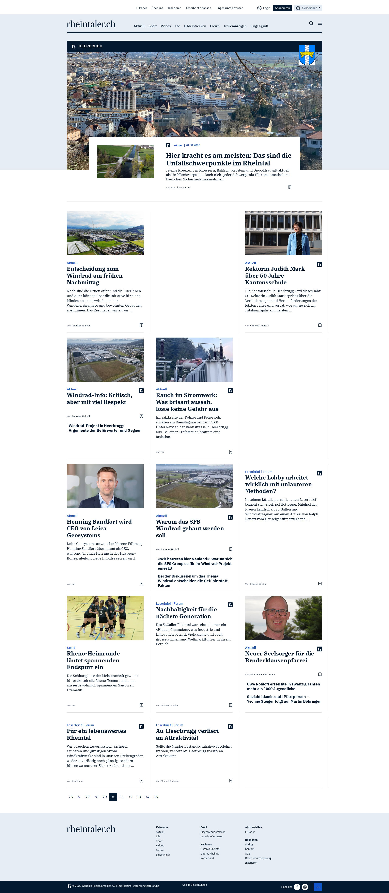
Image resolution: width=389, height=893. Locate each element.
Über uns (157, 8)
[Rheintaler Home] (91, 23)
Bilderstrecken (195, 26)
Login (266, 8)
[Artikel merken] (289, 187)
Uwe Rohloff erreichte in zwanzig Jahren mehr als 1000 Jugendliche (283, 686)
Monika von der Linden (262, 674)
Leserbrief (252, 472)
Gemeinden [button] (310, 8)
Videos (166, 26)
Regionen (206, 844)
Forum (215, 26)
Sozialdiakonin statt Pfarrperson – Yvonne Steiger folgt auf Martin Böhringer (284, 699)
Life (177, 26)
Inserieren (174, 8)
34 (147, 797)
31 (122, 797)
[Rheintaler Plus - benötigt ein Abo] (168, 145)
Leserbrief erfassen (198, 8)
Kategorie (162, 827)
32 (130, 797)
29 (105, 797)
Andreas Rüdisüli (81, 325)
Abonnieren (282, 8)
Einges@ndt (259, 26)
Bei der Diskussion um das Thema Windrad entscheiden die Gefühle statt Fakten (193, 580)
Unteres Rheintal (210, 849)
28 (96, 797)
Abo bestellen (253, 827)
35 (156, 797)
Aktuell (139, 26)
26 (79, 797)
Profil (204, 827)
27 (87, 797)
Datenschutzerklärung (258, 858)
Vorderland (207, 858)
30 (113, 797)
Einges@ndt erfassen (229, 8)
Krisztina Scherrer (180, 187)
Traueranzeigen (235, 26)
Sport (153, 26)
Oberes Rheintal (210, 853)
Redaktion (251, 840)
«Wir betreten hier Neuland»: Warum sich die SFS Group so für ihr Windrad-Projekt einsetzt (195, 563)
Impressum (124, 886)
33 (139, 797)
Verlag (249, 844)
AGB (247, 853)
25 (70, 797)
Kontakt (249, 849)
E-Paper (141, 8)
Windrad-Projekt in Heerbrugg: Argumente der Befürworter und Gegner (105, 428)
